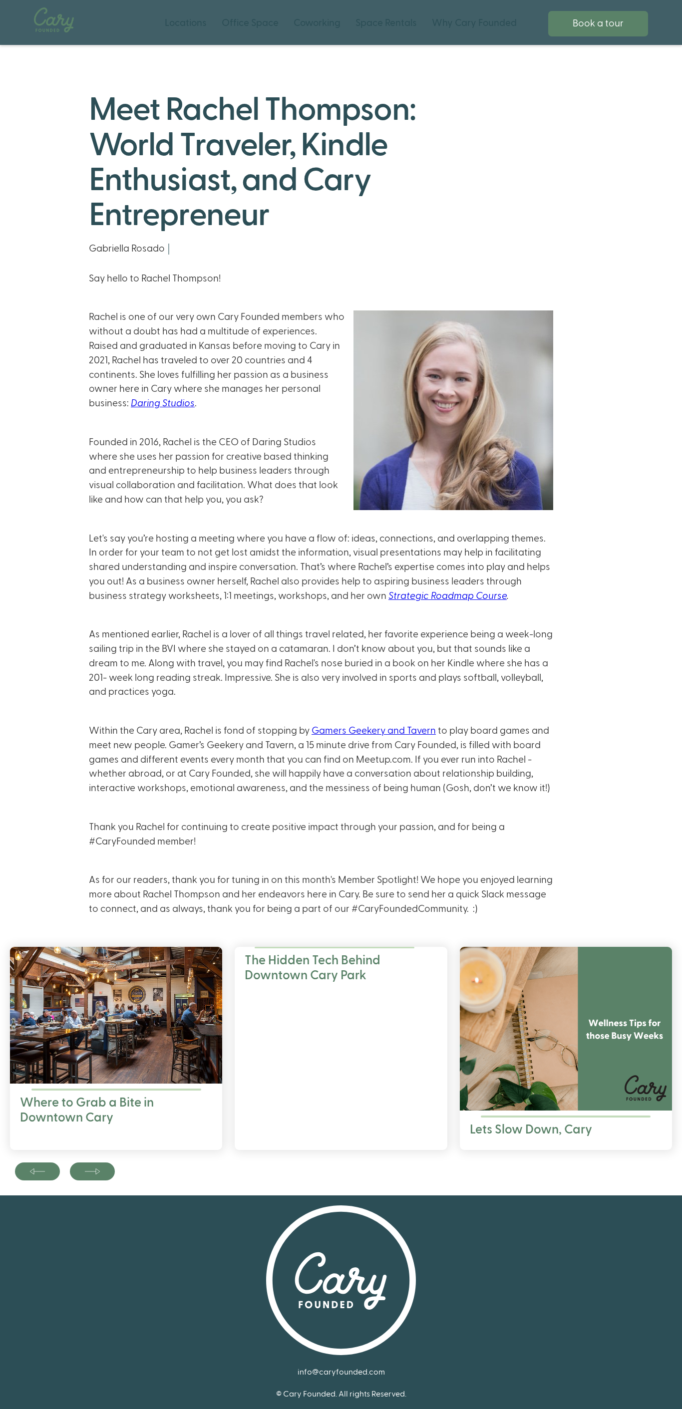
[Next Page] (37, 1171)
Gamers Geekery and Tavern (374, 731)
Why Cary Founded (474, 23)
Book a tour (598, 23)
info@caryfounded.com (341, 1372)
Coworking (317, 23)
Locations (186, 23)
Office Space (250, 23)
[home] (54, 19)
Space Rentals (386, 23)
